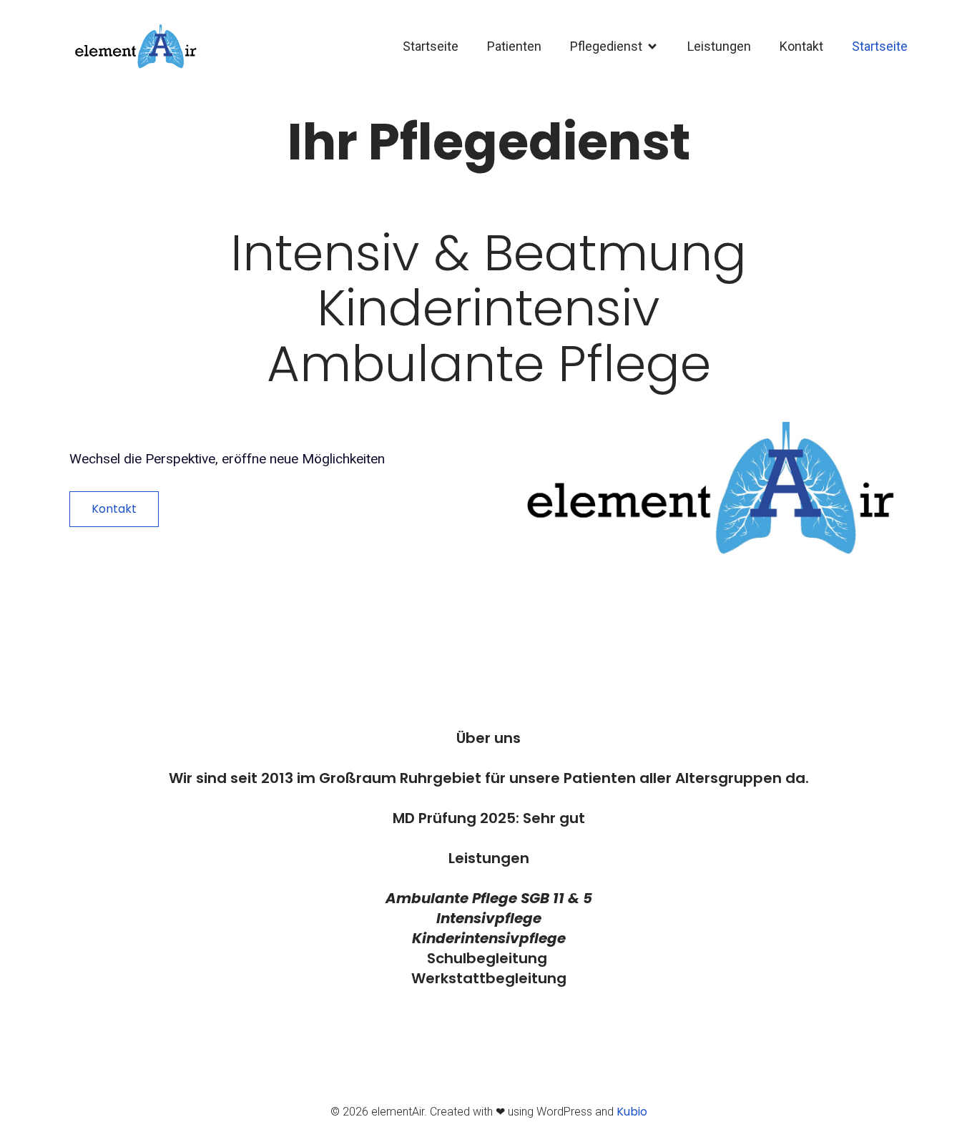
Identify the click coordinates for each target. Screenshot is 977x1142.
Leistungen (719, 46)
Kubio (632, 1111)
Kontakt (801, 46)
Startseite (430, 46)
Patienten (514, 46)
